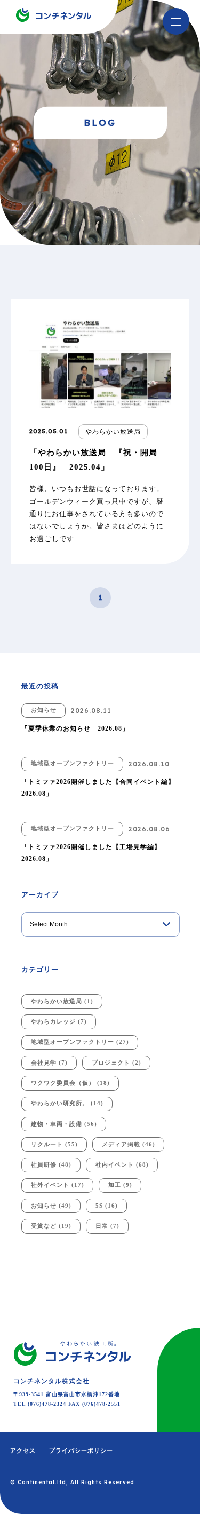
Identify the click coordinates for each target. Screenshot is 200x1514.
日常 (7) (107, 1226)
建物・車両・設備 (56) (64, 1124)
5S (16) (106, 1205)
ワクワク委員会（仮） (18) (70, 1083)
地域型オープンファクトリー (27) (80, 1042)
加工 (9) (120, 1185)
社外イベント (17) (57, 1185)
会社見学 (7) (49, 1062)
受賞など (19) (51, 1226)
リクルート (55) (54, 1144)
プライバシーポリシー (81, 1450)
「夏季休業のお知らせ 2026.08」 (75, 728)
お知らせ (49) (51, 1205)
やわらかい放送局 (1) (62, 1001)
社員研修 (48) (51, 1164)
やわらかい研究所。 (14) (67, 1103)
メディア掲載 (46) (128, 1144)
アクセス (23, 1450)
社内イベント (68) (122, 1164)
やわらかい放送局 (113, 431)
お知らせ (44, 710)
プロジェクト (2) (116, 1062)
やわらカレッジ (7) (59, 1021)
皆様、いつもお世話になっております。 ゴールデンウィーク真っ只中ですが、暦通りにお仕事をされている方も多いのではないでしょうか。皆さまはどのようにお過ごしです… (96, 514)
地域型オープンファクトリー (72, 763)
